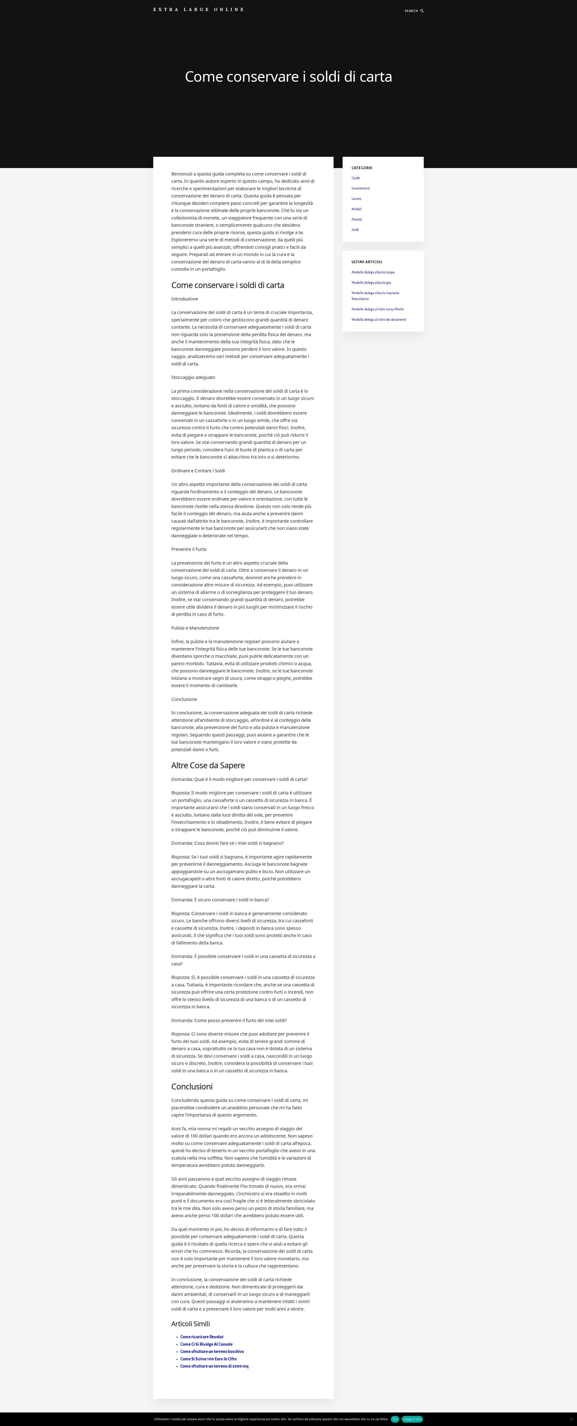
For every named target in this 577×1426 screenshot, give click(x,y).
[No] (571, 1419)
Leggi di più (412, 1419)
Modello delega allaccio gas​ (371, 282)
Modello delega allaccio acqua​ (373, 272)
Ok (395, 1419)
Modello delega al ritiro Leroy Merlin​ (378, 309)
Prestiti (357, 219)
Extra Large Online (199, 9)
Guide (356, 178)
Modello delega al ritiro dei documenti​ (379, 319)
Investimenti (361, 188)
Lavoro (356, 199)
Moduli (357, 209)
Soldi (355, 230)
